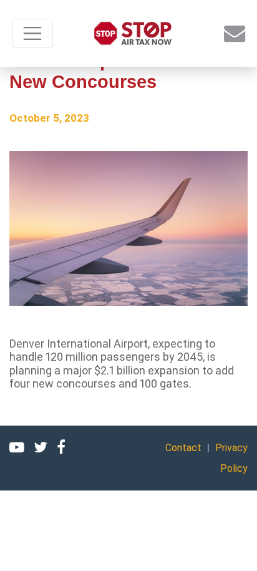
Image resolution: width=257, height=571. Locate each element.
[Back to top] (232, 546)
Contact (183, 448)
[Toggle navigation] (32, 33)
